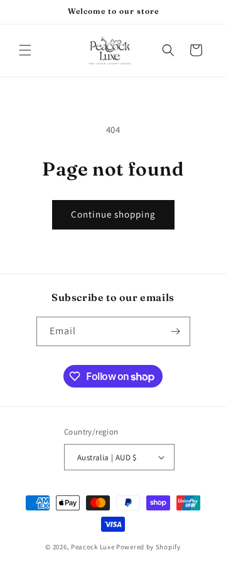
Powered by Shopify (148, 546)
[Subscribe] (176, 331)
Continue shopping (113, 214)
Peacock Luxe (92, 546)
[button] (25, 50)
